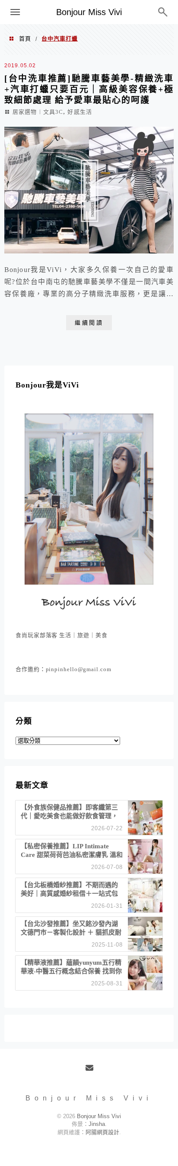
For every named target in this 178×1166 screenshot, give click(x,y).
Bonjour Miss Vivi (89, 12)
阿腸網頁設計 (102, 1132)
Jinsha (97, 1124)
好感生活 (79, 112)
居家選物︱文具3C (38, 112)
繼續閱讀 (89, 322)
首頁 (25, 38)
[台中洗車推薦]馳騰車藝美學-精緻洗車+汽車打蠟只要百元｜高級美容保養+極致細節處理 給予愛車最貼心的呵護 (89, 89)
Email (92, 1071)
